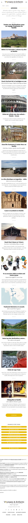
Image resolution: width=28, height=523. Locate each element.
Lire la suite (14, 59)
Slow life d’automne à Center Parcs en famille (14, 145)
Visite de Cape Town (14, 370)
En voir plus (14, 415)
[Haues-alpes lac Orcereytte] (14, 327)
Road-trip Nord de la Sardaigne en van (14, 81)
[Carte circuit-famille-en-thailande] (14, 296)
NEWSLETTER (14, 477)
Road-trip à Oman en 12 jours (14, 242)
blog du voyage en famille (16, 459)
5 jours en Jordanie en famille (14, 211)
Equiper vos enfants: (4, 469)
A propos (4, 512)
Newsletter (19, 514)
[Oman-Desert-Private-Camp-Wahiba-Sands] (14, 231)
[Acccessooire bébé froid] (14, 263)
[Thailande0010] (14, 389)
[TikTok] (19, 509)
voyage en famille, (23, 463)
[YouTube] (16, 509)
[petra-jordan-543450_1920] (14, 200)
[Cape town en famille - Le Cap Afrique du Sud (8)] (14, 359)
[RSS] (22, 509)
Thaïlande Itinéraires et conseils (14, 307)
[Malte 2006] (14, 39)
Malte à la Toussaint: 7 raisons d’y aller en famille (14, 50)
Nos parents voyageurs (21, 512)
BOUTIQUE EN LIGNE (6, 470)
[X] (8, 509)
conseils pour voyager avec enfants (17, 467)
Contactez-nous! (11, 512)
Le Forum (14, 514)
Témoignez (8, 514)
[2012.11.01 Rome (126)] (14, 103)
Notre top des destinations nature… (14, 338)
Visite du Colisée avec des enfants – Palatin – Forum (14, 115)
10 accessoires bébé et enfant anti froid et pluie (14, 274)
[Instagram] (11, 509)
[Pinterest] (14, 509)
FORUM (6, 477)
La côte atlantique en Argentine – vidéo (14, 179)
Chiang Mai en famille (14, 400)
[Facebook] (6, 509)
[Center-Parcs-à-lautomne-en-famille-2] (14, 133)
